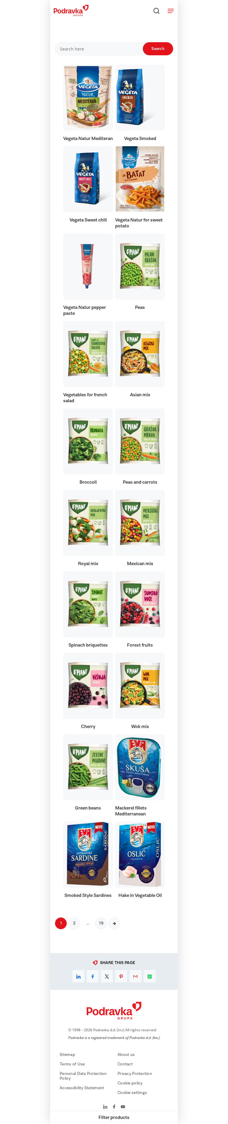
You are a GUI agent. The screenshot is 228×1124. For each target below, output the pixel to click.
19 (101, 923)
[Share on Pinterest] (121, 976)
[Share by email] (135, 976)
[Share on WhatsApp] (150, 976)
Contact (125, 1064)
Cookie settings (132, 1093)
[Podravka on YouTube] (123, 1107)
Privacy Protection (135, 1074)
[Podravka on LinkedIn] (105, 1107)
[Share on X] (107, 976)
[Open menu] (170, 10)
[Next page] (114, 923)
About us (126, 1055)
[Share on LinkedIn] (78, 976)
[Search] (156, 10)
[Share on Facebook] (93, 976)
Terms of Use (72, 1064)
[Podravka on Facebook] (114, 1107)
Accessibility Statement (82, 1088)
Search (157, 49)
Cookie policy (130, 1083)
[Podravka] (71, 14)
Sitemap (67, 1055)
